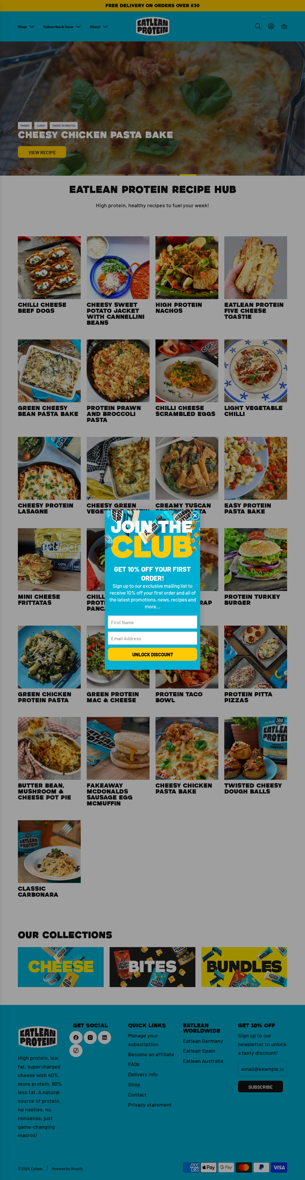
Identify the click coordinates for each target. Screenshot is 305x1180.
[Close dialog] (195, 515)
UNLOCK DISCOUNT (152, 654)
